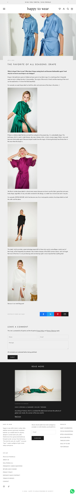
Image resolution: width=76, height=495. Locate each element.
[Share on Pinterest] (57, 314)
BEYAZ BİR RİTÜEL (65, 437)
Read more (18, 416)
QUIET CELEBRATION (66, 428)
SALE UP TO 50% (65, 444)
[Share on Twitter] (50, 314)
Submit (12, 357)
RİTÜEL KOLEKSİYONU (66, 434)
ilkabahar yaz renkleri (21, 403)
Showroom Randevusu (9, 457)
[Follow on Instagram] (4, 486)
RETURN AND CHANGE (10, 469)
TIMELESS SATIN (65, 440)
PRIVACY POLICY (8, 472)
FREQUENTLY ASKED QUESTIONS (12, 466)
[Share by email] (64, 314)
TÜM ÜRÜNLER (64, 447)
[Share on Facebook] (43, 314)
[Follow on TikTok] (9, 486)
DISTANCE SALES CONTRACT (11, 475)
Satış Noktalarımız (8, 463)
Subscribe (37, 438)
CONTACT (6, 481)
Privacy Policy (40, 331)
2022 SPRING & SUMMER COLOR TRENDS (30, 407)
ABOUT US (6, 460)
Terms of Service (51, 331)
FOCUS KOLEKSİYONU (66, 431)
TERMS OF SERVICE (8, 478)
